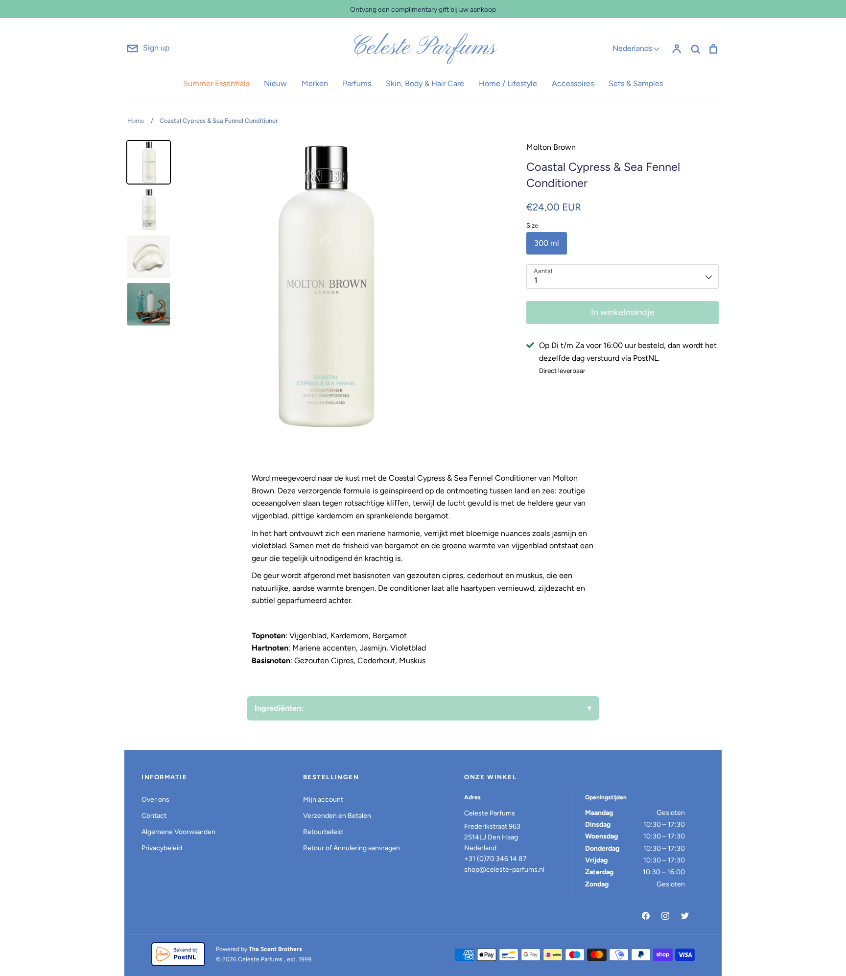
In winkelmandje (623, 312)
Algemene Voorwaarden (178, 832)
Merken (315, 83)
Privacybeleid (161, 848)
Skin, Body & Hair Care (425, 83)
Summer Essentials (216, 83)
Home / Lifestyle (508, 83)
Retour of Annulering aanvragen (351, 848)
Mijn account (323, 799)
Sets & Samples (636, 83)
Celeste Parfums (423, 48)
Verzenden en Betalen (337, 816)
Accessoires (573, 83)
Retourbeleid (323, 832)
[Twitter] (685, 916)
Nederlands (632, 48)
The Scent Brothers (275, 949)
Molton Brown (551, 147)
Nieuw (275, 83)
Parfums (357, 83)
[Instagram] (665, 916)
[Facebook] (646, 916)
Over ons (155, 799)
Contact (153, 816)
